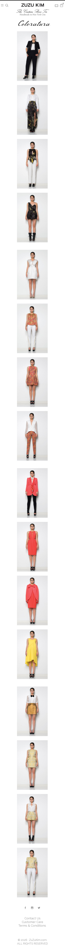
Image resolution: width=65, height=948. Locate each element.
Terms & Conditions (32, 925)
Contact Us (32, 918)
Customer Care (32, 922)
